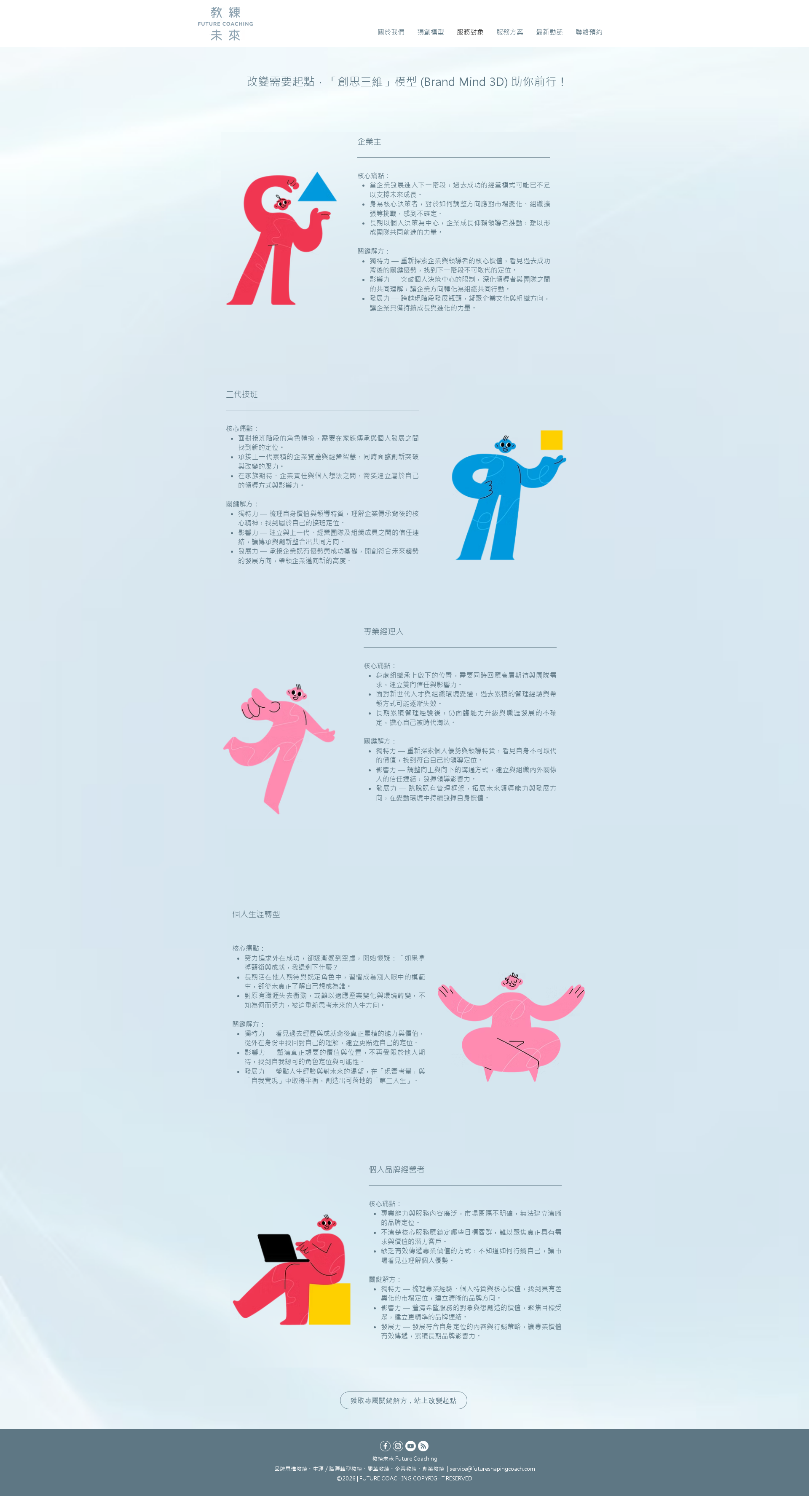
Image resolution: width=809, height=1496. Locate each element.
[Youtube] (410, 1446)
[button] (391, 32)
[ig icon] (398, 1446)
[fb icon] (385, 1446)
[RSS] (423, 1446)
